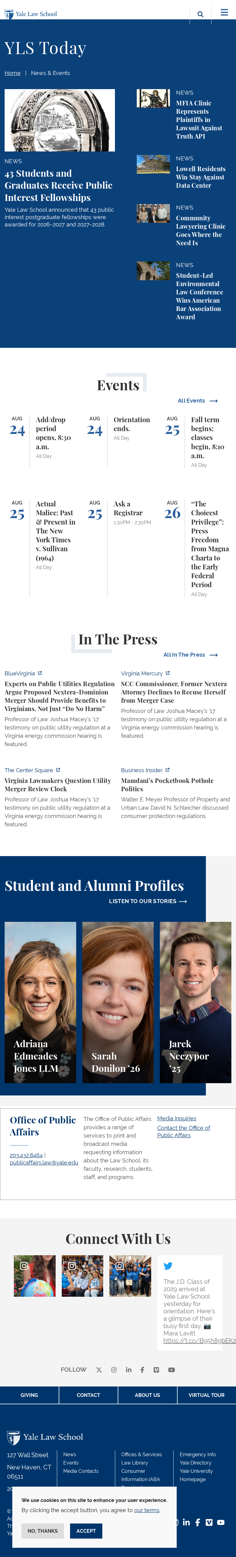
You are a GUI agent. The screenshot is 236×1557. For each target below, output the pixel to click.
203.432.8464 (26, 1155)
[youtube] (171, 1370)
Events (71, 1463)
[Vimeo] (156, 1370)
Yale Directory (195, 1463)
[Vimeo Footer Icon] (209, 1523)
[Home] (32, 15)
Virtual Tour (207, 1395)
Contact (88, 1395)
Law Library (134, 1463)
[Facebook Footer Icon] (198, 1523)
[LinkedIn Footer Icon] (186, 1523)
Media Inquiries (176, 1118)
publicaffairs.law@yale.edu (44, 1162)
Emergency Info (198, 1454)
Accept (86, 1531)
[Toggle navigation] (224, 12)
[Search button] (200, 21)
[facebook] (142, 1370)
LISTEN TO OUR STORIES (143, 901)
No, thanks (43, 1531)
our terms (146, 1510)
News (69, 1454)
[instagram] (114, 1370)
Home (13, 73)
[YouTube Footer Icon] (221, 1523)
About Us (147, 1395)
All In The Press (184, 654)
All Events (192, 400)
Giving (29, 1395)
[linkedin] (129, 1370)
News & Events (50, 73)
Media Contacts (81, 1471)
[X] (99, 1370)
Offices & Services (141, 1454)
